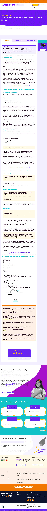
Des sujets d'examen (43, 41)
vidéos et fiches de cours (19, 386)
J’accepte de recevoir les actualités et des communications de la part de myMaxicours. (15, 446)
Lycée (2, 28)
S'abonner (42, 49)
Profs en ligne (14, 383)
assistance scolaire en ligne (6, 385)
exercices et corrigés (9, 384)
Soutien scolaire (19, 486)
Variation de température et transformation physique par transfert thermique (11, 423)
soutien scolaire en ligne (5, 375)
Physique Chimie (12, 28)
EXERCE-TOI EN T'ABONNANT (8, 392)
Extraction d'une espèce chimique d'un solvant (12, 411)
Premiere (5, 28)
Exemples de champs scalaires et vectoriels (35, 411)
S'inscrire (28, 442)
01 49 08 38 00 (18, 459)
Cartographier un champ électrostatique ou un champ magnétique (35, 423)
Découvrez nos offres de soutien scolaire (19, 85)
